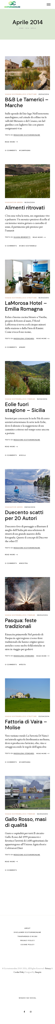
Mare (23, 347)
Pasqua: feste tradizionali (21, 623)
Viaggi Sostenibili (13, 94)
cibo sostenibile (29, 246)
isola (23, 455)
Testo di (22, 135)
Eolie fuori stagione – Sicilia (25, 407)
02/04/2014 (43, 716)
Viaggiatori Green (14, 202)
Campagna (26, 150)
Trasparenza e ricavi (27, 936)
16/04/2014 (29, 202)
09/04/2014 (29, 507)
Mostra (24, 563)
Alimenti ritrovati (25, 207)
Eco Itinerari (29, 399)
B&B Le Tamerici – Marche (26, 102)
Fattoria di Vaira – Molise (26, 724)
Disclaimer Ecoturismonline (27, 932)
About (27, 928)
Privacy (48, 968)
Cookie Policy (27, 945)
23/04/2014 (43, 94)
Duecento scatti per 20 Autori (24, 515)
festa (23, 665)
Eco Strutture (30, 94)
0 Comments (11, 150)
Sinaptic (38, 972)
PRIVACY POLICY (27, 940)
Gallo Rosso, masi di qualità (25, 822)
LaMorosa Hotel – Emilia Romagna (26, 306)
